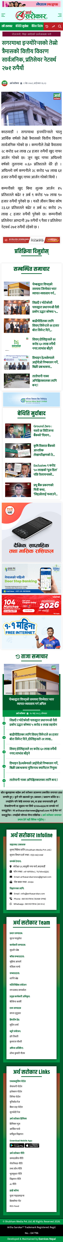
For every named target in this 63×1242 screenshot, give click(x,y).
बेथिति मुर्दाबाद (22, 26)
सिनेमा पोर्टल (15, 1097)
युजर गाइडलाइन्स (17, 1196)
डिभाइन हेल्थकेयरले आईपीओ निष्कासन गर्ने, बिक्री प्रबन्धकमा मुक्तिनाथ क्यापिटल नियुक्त (45, 362)
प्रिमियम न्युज (15, 1124)
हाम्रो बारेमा (14, 1191)
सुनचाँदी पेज (15, 1112)
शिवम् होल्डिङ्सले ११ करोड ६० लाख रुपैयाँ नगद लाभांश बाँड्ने (44, 344)
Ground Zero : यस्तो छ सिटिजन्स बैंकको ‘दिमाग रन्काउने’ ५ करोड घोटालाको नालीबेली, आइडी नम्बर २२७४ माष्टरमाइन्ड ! (45, 431)
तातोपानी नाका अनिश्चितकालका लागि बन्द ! (44, 381)
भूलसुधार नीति (16, 1174)
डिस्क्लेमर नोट (15, 1201)
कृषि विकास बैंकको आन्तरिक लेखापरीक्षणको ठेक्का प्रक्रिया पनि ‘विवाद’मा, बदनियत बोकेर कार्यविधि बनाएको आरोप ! (46, 450)
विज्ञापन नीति (15, 1179)
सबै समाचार (7, 26)
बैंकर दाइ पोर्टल (16, 1107)
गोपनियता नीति (16, 1164)
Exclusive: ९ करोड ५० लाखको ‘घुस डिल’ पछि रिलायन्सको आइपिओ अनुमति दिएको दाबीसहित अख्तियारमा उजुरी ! (45, 470)
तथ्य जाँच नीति (16, 1169)
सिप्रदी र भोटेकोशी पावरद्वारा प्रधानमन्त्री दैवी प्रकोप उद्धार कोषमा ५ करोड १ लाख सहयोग (45, 307)
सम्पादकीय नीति (16, 1158)
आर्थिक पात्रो (15, 1129)
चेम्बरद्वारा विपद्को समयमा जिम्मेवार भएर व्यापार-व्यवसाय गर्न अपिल (44, 289)
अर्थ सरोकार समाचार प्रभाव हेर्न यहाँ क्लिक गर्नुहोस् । (40, 817)
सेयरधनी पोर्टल (16, 1086)
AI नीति (13, 1184)
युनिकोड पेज (15, 1102)
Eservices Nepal (47, 1239)
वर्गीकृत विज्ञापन (16, 1134)
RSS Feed (14, 1206)
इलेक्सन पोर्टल (16, 1092)
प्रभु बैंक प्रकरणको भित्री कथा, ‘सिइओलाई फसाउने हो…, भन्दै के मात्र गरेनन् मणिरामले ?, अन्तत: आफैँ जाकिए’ (45, 490)
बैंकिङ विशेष (37, 26)
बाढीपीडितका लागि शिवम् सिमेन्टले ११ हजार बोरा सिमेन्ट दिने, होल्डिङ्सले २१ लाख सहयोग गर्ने (45, 325)
